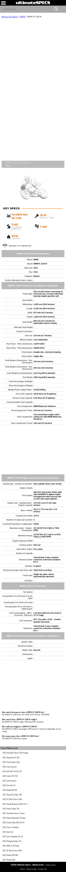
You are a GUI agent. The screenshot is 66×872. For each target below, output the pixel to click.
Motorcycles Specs (10, 16)
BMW (22, 16)
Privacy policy (32, 869)
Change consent (50, 865)
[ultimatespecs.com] (33, 2)
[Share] (62, 9)
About (23, 869)
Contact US (42, 869)
